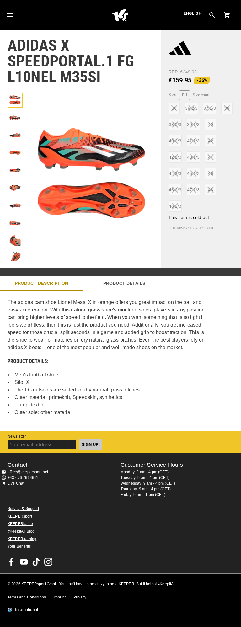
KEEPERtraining (22, 539)
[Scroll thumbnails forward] (15, 253)
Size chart (201, 95)
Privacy (79, 597)
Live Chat (16, 483)
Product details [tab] (124, 283)
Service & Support (23, 509)
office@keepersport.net (28, 472)
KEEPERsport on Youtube (24, 562)
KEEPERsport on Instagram (48, 562)
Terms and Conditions (27, 597)
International (26, 610)
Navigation (10, 15)
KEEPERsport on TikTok (36, 562)
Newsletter (17, 436)
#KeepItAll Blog (21, 531)
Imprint (60, 597)
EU (184, 95)
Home (120, 15)
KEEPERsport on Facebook (12, 562)
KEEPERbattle (20, 524)
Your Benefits (19, 546)
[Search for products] (212, 15)
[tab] (15, 100)
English (193, 13)
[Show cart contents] (227, 15)
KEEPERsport (20, 516)
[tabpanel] (110, 361)
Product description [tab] (41, 283)
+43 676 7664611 (23, 478)
